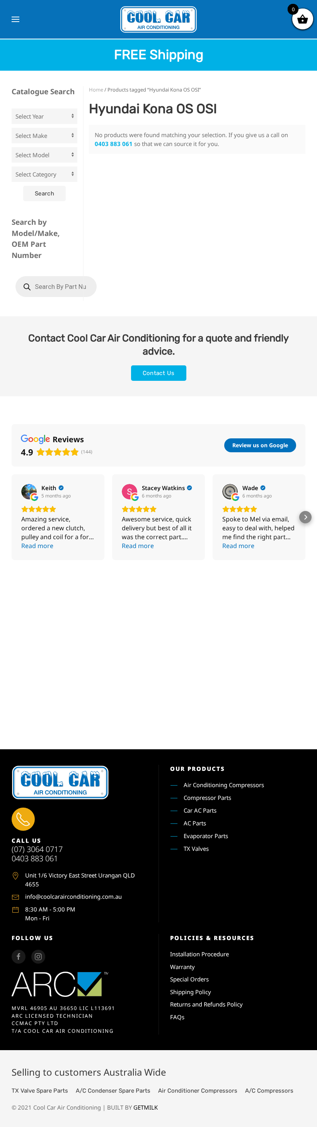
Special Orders (189, 979)
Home (96, 89)
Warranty (182, 967)
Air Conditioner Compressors (197, 1090)
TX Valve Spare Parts (40, 1090)
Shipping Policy (190, 992)
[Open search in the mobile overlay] (56, 286)
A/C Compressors (269, 1090)
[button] (15, 19)
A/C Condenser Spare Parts (113, 1090)
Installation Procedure (199, 954)
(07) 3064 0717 (37, 849)
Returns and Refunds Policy (206, 1004)
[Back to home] (158, 19)
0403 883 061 (114, 144)
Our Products (197, 768)
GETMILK (145, 1107)
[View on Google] (29, 491)
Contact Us (159, 373)
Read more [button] (37, 545)
